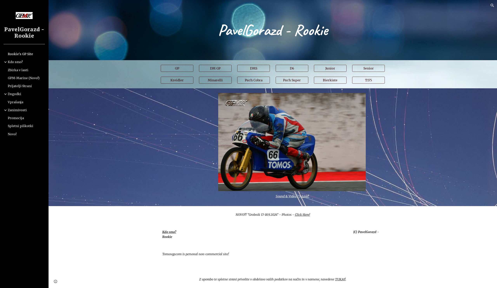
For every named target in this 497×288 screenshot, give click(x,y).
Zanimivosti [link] (17, 110)
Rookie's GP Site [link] (20, 54)
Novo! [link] (12, 134)
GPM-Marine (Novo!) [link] (24, 78)
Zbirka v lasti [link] (18, 70)
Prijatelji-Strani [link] (20, 86)
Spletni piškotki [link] (20, 126)
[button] (492, 5)
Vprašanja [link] (15, 102)
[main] (273, 30)
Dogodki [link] (14, 94)
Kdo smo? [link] (15, 62)
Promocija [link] (16, 118)
